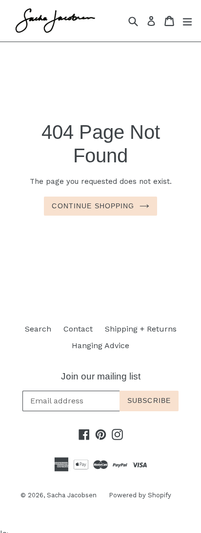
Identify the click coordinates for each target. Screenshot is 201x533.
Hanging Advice (100, 345)
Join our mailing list (101, 376)
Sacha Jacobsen (72, 495)
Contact (78, 328)
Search (38, 328)
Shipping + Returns (141, 328)
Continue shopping (93, 206)
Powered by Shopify (140, 495)
